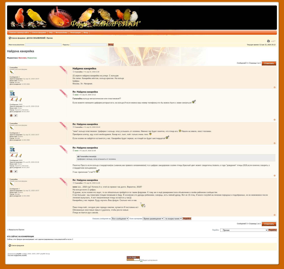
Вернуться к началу (274, 87)
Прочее (50, 38)
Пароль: (66, 45)
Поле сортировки (136, 218)
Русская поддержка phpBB (17, 255)
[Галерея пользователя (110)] (16, 115)
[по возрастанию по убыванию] (178, 218)
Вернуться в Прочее (16, 230)
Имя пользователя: (16, 45)
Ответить (265, 62)
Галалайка (79, 72)
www (76, 95)
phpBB (18, 254)
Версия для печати (268, 41)
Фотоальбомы (61, 32)
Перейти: (215, 230)
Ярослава (22, 58)
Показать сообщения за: (101, 218)
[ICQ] (11, 115)
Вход (86, 32)
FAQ (51, 32)
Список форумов (39, 32)
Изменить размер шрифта (273, 41)
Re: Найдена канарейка (85, 92)
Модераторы (32, 58)
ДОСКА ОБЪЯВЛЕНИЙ (36, 38)
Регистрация (75, 32)
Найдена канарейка (20, 51)
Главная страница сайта (19, 32)
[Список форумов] (75, 17)
